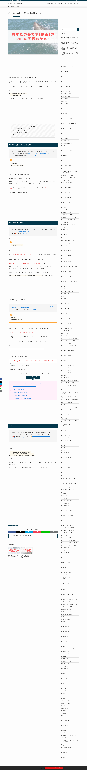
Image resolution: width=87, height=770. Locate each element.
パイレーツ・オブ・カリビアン (68, 382)
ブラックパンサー (65, 432)
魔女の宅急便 (64, 759)
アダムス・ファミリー (66, 135)
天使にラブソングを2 (66, 626)
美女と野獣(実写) (65, 713)
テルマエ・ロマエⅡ (66, 296)
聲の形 (63, 727)
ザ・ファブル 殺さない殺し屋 (68, 240)
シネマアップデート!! (15, 3)
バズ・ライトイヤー (66, 362)
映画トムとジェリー (66, 663)
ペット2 (63, 447)
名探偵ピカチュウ (65, 616)
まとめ (16, 134)
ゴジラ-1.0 (64, 227)
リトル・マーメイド (66, 517)
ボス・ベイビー (65, 455)
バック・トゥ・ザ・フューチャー (68, 365)
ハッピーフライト (65, 335)
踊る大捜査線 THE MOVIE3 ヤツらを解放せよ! (70, 744)
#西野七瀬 (19, 306)
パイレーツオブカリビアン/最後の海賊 (69, 380)
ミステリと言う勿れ (66, 472)
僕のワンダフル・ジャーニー (67, 574)
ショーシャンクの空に (66, 243)
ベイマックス (64, 442)
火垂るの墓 (64, 685)
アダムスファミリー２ (66, 133)
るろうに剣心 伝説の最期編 (67, 120)
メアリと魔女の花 (65, 503)
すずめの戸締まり (65, 106)
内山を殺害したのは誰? (20, 130)
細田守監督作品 (65, 708)
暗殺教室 (64, 671)
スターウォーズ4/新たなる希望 (68, 273)
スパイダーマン (65, 278)
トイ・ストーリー (65, 303)
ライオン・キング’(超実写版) (67, 515)
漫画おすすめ (64, 683)
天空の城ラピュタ (65, 631)
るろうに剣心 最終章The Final (68, 125)
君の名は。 (64, 621)
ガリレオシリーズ (65, 185)
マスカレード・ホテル (66, 460)
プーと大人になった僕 (66, 440)
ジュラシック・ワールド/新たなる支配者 (70, 266)
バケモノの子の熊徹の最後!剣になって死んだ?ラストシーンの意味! (69, 57)
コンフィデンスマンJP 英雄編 (68, 214)
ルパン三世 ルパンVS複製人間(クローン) (70, 527)
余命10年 (64, 567)
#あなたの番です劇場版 (45, 436)
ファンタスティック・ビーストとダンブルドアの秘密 (69, 418)
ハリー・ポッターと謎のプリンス (68, 353)
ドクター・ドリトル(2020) (67, 325)
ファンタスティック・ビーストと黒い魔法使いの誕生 (69, 425)
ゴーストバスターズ (66, 232)
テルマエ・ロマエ (65, 293)
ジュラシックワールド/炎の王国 (68, 252)
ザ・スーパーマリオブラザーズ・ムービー (69, 237)
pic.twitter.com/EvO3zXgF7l (24, 307)
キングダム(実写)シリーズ (67, 192)
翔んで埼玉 (64, 715)
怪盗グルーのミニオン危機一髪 (68, 648)
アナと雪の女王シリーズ (67, 143)
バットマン (64, 375)
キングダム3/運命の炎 (66, 197)
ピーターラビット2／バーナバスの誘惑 (69, 407)
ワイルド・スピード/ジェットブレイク (69, 542)
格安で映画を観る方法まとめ (53, 767)
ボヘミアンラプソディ (66, 457)
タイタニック (64, 288)
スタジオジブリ (65, 268)
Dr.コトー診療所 (65, 71)
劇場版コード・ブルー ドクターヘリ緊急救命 (69, 578)
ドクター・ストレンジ (66, 323)
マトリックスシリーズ (66, 467)
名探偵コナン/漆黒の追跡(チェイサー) (69, 604)
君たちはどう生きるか (66, 619)
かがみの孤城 (64, 101)
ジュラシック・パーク (66, 255)
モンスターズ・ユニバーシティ (68, 510)
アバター (64, 145)
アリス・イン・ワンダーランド (68, 150)
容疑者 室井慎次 (65, 636)
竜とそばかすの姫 (65, 700)
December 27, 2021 (31, 155)
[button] (12, 532)
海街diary (64, 680)
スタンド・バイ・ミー (66, 271)
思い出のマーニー (65, 646)
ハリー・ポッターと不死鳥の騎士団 (69, 340)
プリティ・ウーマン (66, 435)
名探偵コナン (64, 589)
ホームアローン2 (65, 450)
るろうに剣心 (64, 115)
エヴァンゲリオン (65, 180)
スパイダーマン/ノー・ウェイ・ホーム (69, 281)
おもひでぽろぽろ (65, 98)
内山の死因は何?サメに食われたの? (22, 128)
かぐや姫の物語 (65, 103)
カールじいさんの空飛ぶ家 (67, 182)
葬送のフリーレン (65, 730)
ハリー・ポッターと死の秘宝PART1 (69, 343)
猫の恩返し (64, 688)
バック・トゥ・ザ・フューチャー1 (68, 367)
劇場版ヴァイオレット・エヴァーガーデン (69, 584)
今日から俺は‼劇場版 (66, 564)
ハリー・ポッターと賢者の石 (67, 355)
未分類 (63, 673)
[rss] (76, 0)
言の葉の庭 (64, 732)
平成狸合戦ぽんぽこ (66, 643)
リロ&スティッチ (65, 522)
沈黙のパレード (65, 678)
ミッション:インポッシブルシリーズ (69, 478)
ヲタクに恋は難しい (66, 552)
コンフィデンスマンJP (66, 212)
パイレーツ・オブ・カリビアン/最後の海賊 (70, 397)
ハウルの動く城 (65, 333)
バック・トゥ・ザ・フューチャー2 (68, 370)
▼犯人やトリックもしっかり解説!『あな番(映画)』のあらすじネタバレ (28, 383)
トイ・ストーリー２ (66, 308)
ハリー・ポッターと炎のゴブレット (69, 348)
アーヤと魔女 (64, 155)
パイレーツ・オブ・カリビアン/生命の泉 (70, 399)
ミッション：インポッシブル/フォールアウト (70, 484)
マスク (63, 462)
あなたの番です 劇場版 (13, 525)
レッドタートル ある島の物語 (68, 530)
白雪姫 (63, 693)
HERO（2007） (65, 78)
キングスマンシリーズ (66, 187)
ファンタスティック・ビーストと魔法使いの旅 (69, 421)
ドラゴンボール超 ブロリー (67, 328)
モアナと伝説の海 (65, 505)
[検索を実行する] (78, 29)
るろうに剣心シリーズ (66, 128)
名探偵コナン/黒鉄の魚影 (67, 614)
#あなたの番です (47, 306)
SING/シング (64, 88)
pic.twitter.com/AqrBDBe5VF (44, 153)
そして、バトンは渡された (67, 108)
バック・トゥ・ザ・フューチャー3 (68, 372)
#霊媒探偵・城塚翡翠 (30, 306)
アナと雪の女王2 (65, 140)
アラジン (64, 148)
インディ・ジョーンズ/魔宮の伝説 (68, 177)
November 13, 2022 (32, 309)
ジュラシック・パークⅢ (67, 261)
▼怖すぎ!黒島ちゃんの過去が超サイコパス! (22, 389)
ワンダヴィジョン (65, 547)
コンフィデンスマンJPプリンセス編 (69, 217)
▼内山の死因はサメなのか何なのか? (21, 395)
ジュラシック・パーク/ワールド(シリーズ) (69, 258)
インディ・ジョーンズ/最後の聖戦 (68, 175)
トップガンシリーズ (66, 318)
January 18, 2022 (32, 439)
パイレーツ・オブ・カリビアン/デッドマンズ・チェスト (70, 386)
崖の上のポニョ (65, 641)
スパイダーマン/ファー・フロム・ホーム (70, 283)
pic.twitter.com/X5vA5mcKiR (18, 437)
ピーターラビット (65, 404)
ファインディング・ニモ (67, 409)
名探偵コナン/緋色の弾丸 (67, 611)
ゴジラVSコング (65, 229)
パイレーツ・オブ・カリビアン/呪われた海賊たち (70, 393)
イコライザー (64, 158)
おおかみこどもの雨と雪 (67, 96)
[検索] (78, 0)
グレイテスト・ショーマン (67, 202)
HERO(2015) (64, 76)
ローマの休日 (64, 535)
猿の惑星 (64, 690)
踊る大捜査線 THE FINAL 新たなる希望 (69, 735)
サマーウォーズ (65, 234)
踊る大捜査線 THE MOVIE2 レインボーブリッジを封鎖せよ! (70, 741)
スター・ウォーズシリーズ (67, 276)
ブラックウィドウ (65, 430)
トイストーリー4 (65, 301)
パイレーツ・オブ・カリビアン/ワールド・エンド (69, 389)
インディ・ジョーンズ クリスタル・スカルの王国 (70, 168)
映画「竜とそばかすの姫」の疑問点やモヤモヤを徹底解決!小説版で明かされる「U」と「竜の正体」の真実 (69, 39)
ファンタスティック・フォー (67, 427)
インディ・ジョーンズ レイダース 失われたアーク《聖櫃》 (70, 172)
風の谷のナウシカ (65, 752)
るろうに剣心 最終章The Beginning (69, 123)
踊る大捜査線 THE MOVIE (67, 737)
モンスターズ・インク (66, 508)
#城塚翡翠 (24, 306)
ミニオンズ (64, 495)
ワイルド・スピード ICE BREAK (68, 540)
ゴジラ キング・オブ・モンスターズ (69, 224)
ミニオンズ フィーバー (66, 498)
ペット (63, 445)
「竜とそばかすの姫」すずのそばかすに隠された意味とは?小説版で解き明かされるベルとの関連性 (69, 48)
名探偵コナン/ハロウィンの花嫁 (68, 596)
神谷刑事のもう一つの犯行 (22, 132)
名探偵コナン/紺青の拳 (66, 609)
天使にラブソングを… (66, 629)
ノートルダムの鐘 (65, 330)
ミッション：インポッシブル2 (68, 487)
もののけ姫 (64, 113)
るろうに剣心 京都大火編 (67, 118)
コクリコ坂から (65, 209)
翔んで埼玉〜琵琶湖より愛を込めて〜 (69, 718)
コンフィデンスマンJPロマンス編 (68, 219)
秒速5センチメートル (66, 698)
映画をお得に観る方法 (66, 661)
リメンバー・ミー (65, 520)
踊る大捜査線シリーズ (66, 747)
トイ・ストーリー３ (66, 311)
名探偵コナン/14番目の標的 (67, 594)
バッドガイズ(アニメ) (66, 377)
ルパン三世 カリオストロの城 (68, 525)
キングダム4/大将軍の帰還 (67, 199)
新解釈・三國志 (65, 658)
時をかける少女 (65, 666)
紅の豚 (63, 705)
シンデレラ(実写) (65, 245)
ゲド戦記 (64, 207)
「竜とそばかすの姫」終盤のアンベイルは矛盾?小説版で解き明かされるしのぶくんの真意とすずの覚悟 (69, 53)
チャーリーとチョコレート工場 (68, 291)
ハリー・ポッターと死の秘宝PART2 (69, 345)
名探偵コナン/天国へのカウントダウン (69, 599)
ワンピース (64, 550)
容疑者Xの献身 (65, 638)
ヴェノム (64, 557)
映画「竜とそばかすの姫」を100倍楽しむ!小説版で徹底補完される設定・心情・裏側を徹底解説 (69, 43)
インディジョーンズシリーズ (67, 165)
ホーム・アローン (65, 452)
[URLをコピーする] (54, 532)
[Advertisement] (33, 64)
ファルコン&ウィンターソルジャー (68, 412)
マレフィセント (65, 469)
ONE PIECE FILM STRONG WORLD (69, 83)
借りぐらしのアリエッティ (67, 572)
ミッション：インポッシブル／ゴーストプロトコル (69, 493)
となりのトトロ (65, 111)
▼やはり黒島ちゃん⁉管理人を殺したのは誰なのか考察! (24, 386)
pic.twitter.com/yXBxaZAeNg (23, 231)
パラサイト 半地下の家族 (67, 402)
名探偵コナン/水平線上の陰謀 (68, 601)
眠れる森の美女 (65, 695)
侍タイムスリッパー (66, 569)
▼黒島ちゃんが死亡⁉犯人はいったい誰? (21, 392)
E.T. (63, 73)
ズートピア (64, 286)
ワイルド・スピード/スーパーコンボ (69, 545)
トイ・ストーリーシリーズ (67, 306)
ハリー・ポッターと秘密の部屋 (68, 350)
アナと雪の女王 (65, 138)
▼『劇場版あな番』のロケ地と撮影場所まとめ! (23, 398)
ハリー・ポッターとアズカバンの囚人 (69, 338)
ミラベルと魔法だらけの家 (67, 500)
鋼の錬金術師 (64, 750)
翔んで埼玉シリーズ (66, 720)
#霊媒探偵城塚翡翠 (40, 306)
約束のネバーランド (66, 703)
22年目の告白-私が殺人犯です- (68, 66)
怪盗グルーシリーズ (66, 656)
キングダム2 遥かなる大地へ (67, 194)
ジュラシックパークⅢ (66, 250)
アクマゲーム (64, 130)
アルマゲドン (64, 153)
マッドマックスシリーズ (67, 465)
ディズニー (64, 298)
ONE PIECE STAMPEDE (67, 86)
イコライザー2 (65, 160)
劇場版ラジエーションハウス (67, 580)
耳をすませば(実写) (66, 725)
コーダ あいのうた (65, 222)
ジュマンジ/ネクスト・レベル (68, 248)
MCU (63, 81)
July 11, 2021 (25, 233)
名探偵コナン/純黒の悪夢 (67, 606)
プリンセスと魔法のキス (67, 437)
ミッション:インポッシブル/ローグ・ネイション (70, 475)
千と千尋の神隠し (65, 587)
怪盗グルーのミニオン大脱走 (67, 651)
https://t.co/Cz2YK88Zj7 (33, 153)
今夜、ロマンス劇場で (66, 562)
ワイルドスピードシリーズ (67, 537)
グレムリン (64, 204)
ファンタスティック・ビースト (68, 414)
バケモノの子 (64, 360)
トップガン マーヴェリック (67, 315)
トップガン (64, 313)
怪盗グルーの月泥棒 (66, 653)
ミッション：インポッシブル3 (68, 489)
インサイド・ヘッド (66, 162)
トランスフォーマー (66, 320)
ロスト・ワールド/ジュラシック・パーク (70, 532)
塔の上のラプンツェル (66, 624)
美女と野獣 (64, 710)
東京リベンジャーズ (66, 676)
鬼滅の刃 (64, 757)
